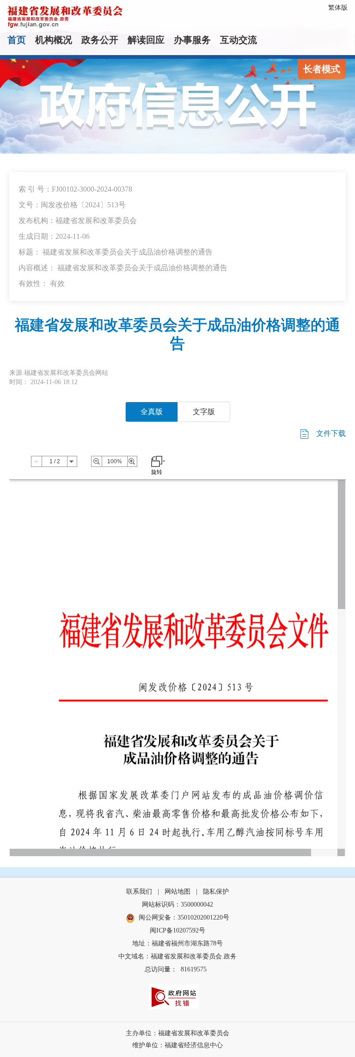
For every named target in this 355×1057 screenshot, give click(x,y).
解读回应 (146, 40)
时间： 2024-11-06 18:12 (43, 382)
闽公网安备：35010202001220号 (184, 917)
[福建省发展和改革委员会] (65, 16)
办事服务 (192, 40)
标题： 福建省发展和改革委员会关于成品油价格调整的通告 (115, 252)
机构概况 (53, 40)
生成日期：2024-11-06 (54, 236)
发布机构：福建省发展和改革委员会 (77, 220)
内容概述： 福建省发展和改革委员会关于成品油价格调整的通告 (122, 268)
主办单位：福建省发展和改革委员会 (177, 1033)
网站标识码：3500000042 (177, 904)
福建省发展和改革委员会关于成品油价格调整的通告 (177, 334)
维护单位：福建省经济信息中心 (177, 1045)
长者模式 (321, 69)
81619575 (194, 969)
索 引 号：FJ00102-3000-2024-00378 (75, 189)
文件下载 (330, 433)
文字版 (204, 412)
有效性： (41, 283)
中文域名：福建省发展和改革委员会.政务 (177, 956)
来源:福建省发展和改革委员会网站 (58, 372)
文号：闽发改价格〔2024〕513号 (72, 205)
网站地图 (177, 891)
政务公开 (99, 40)
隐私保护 (216, 891)
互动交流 (238, 40)
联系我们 (139, 891)
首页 (16, 40)
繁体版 (338, 7)
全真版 (152, 412)
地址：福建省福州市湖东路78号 (177, 943)
